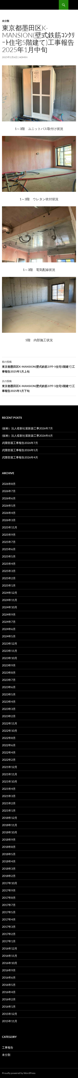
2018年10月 (9, 832)
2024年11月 (9, 600)
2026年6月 (9, 498)
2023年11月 (9, 650)
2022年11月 (9, 723)
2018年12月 (9, 817)
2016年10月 (9, 963)
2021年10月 (9, 781)
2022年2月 (9, 759)
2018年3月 (9, 868)
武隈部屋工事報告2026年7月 (20, 443)
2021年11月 (9, 774)
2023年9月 (9, 665)
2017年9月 (9, 890)
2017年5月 (9, 912)
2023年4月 (9, 701)
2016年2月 (9, 999)
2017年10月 (9, 883)
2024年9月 (9, 614)
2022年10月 (9, 730)
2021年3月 (9, 796)
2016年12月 (9, 948)
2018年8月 (9, 846)
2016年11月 (9, 955)
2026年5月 (9, 505)
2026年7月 (9, 491)
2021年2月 (9, 803)
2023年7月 (9, 679)
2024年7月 (9, 621)
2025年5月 (9, 556)
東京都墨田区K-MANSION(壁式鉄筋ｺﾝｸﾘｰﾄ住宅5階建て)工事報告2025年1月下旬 (38, 386)
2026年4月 (9, 512)
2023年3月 (9, 709)
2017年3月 (9, 926)
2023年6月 (9, 687)
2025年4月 (9, 563)
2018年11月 (9, 825)
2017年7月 (9, 905)
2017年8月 (9, 897)
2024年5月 (9, 636)
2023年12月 (9, 643)
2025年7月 (9, 542)
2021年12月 (9, 767)
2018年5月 (9, 854)
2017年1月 (9, 941)
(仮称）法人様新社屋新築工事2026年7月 (27, 428)
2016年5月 (9, 984)
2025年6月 (9, 549)
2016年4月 (9, 992)
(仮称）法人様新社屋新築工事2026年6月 (27, 435)
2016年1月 (9, 1006)
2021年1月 (9, 810)
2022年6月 (9, 745)
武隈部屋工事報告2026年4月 (20, 457)
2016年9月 (9, 970)
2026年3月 (9, 520)
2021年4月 (9, 788)
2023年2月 (9, 716)
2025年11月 (9, 527)
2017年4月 (9, 919)
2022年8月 (9, 738)
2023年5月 (9, 694)
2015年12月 (9, 1013)
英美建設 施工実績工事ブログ (27, 5)
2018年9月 (9, 839)
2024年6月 (9, 629)
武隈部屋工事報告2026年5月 (20, 450)
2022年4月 (9, 752)
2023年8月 (9, 672)
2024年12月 (9, 592)
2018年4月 (9, 861)
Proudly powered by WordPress (18, 1073)
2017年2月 (9, 934)
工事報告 (7, 1047)
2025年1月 (9, 585)
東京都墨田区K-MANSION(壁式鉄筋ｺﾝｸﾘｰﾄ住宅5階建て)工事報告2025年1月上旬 (38, 366)
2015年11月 (9, 1021)
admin (23, 57)
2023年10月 (9, 658)
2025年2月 (9, 578)
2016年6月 (9, 977)
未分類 (5, 20)
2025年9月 (9, 534)
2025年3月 (9, 571)
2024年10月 (9, 607)
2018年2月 (9, 876)
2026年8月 (9, 483)
